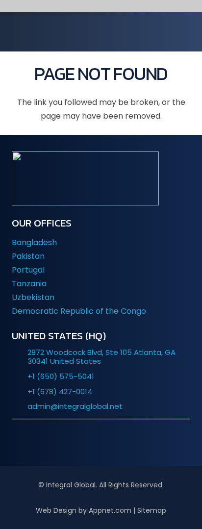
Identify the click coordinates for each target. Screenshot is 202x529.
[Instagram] (130, 441)
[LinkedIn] (71, 441)
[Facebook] (101, 441)
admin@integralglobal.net (75, 406)
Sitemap (151, 510)
